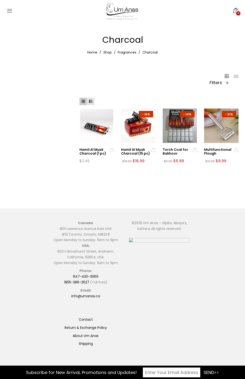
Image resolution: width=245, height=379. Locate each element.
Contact (86, 319)
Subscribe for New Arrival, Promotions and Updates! (81, 372)
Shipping (86, 343)
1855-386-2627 (76, 282)
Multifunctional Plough (217, 151)
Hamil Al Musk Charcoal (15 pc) (135, 151)
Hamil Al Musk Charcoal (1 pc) (92, 151)
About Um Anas (86, 335)
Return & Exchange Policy (86, 327)
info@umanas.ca (85, 296)
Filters (216, 83)
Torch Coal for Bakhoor (175, 151)
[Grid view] (83, 101)
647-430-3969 (85, 276)
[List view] (90, 101)
